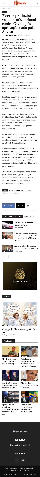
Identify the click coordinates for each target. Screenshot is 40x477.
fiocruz (5, 193)
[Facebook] (17, 460)
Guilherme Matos (10, 35)
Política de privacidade (26, 468)
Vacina (16, 193)
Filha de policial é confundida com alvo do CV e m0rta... (29, 385)
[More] (27, 205)
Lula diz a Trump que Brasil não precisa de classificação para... (9, 385)
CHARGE (5, 325)
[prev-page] (3, 256)
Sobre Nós (13, 468)
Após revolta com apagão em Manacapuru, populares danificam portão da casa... (10, 409)
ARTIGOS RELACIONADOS (13, 216)
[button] (3, 3)
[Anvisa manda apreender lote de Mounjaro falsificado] (7, 225)
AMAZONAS (25, 356)
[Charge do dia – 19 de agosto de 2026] (20, 313)
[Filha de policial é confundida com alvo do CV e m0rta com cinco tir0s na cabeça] (29, 375)
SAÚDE (10, 8)
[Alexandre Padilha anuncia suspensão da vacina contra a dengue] (7, 248)
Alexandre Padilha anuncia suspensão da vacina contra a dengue (26, 248)
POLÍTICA (5, 356)
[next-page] (7, 256)
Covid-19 (28, 190)
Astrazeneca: (19, 190)
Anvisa (11, 190)
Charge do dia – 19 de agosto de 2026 (18, 330)
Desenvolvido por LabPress (20, 470)
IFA (11, 193)
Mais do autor (29, 216)
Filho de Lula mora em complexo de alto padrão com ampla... (10, 361)
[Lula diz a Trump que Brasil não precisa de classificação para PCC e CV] (10, 375)
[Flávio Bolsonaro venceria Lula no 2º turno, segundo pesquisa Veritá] (29, 397)
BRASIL (5, 380)
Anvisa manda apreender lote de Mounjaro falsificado (24, 225)
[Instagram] (23, 460)
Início (4, 8)
